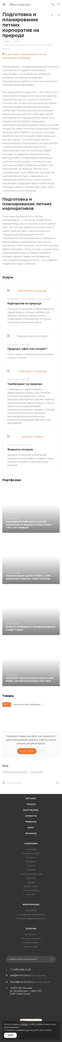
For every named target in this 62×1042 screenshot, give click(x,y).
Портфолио (30, 810)
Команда (31, 870)
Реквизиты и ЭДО (31, 853)
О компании (31, 849)
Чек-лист (31, 894)
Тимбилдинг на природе (24, 384)
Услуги (31, 804)
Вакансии (31, 878)
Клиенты (31, 822)
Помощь (31, 928)
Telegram (27, 1005)
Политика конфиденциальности (31, 918)
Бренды (31, 882)
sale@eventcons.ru (20, 975)
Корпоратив (36, 772)
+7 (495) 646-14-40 (20, 969)
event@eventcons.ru (21, 981)
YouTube (35, 1005)
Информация (31, 904)
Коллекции (31, 910)
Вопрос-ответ (31, 886)
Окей (10, 1035)
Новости (31, 816)
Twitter (20, 1005)
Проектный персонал (31, 874)
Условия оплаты (31, 890)
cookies (23, 1024)
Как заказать (31, 934)
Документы (31, 861)
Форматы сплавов (20, 449)
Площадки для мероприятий (31, 914)
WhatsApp (42, 1005)
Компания (31, 843)
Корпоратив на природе (24, 303)
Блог (31, 827)
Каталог (31, 798)
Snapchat (49, 1005)
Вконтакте (13, 1005)
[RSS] (52, 15)
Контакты (31, 857)
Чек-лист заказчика (31, 938)
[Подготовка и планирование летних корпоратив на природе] (31, 56)
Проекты (31, 833)
